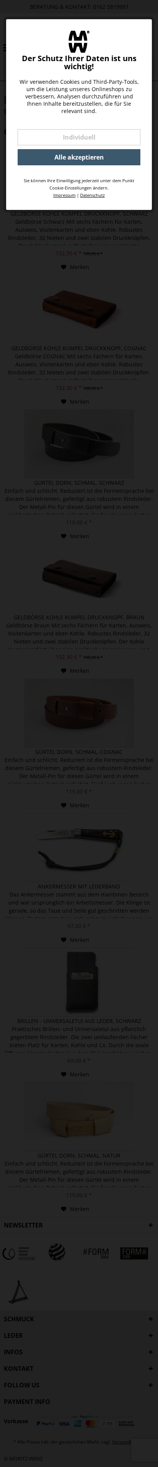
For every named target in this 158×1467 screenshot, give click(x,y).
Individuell (79, 137)
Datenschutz (92, 195)
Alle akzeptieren (79, 157)
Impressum (64, 195)
